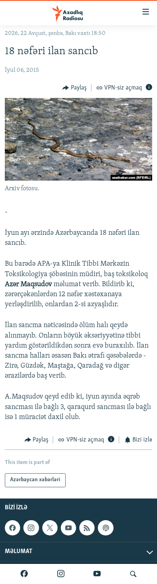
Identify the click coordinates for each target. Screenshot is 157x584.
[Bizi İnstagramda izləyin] (60, 574)
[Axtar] (133, 574)
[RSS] (87, 527)
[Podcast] (105, 527)
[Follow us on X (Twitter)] (50, 527)
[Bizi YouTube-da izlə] (97, 574)
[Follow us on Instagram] (31, 527)
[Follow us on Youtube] (68, 527)
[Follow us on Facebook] (12, 527)
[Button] (74, 88)
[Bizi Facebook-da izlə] (24, 574)
